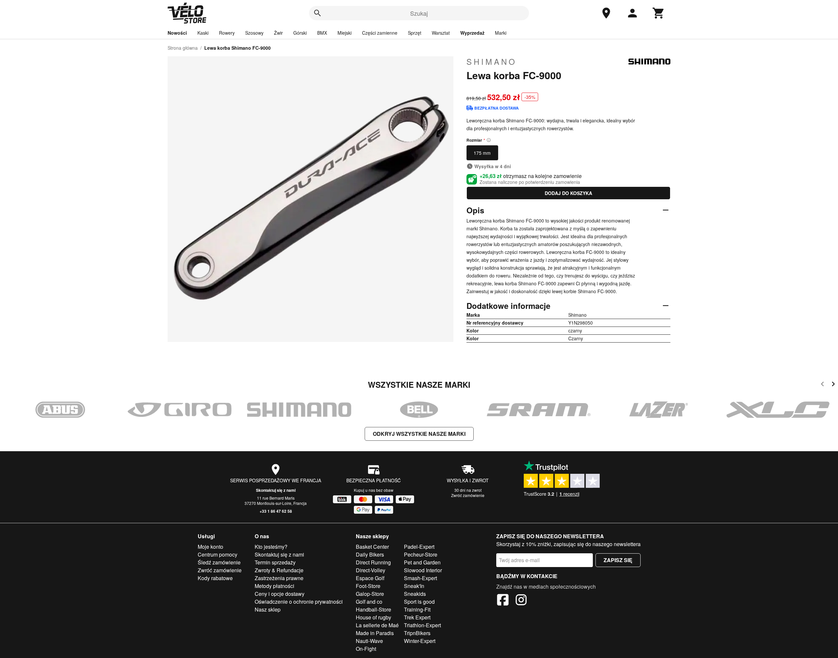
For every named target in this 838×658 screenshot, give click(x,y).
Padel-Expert (419, 546)
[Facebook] (502, 600)
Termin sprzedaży (275, 562)
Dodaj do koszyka (568, 193)
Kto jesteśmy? (271, 546)
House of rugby (373, 617)
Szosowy (254, 32)
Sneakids (415, 593)
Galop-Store (370, 593)
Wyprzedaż (472, 32)
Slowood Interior (423, 570)
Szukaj (419, 13)
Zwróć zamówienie (467, 495)
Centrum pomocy (217, 554)
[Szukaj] (317, 13)
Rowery (227, 32)
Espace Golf (370, 578)
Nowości (177, 32)
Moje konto (210, 546)
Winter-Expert (419, 641)
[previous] (822, 385)
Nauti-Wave (369, 641)
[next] (833, 385)
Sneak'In (414, 586)
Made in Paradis (375, 633)
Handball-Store (373, 609)
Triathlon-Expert (422, 625)
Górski (300, 32)
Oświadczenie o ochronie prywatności (299, 601)
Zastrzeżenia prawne (279, 578)
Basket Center (372, 546)
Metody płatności (274, 586)
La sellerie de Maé (377, 625)
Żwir (278, 32)
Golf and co (369, 601)
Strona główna (183, 47)
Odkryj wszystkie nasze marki (419, 433)
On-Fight (366, 648)
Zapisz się (618, 560)
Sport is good (419, 601)
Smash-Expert (420, 578)
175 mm (482, 153)
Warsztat (441, 32)
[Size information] (488, 140)
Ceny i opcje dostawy (279, 593)
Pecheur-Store (420, 554)
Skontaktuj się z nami (276, 490)
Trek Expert (417, 617)
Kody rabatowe (215, 578)
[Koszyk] (658, 13)
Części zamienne (379, 32)
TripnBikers (417, 633)
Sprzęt (414, 32)
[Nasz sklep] (606, 13)
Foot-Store (368, 586)
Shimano (491, 61)
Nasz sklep (268, 609)
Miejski (344, 32)
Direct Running (373, 562)
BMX (322, 32)
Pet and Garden (422, 562)
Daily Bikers (370, 554)
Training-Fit (417, 609)
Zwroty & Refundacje (279, 570)
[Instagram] (521, 600)
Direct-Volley (370, 570)
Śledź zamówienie (219, 562)
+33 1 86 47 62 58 (276, 511)
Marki (500, 32)
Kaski (203, 32)
